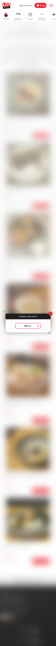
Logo (7, 5)
